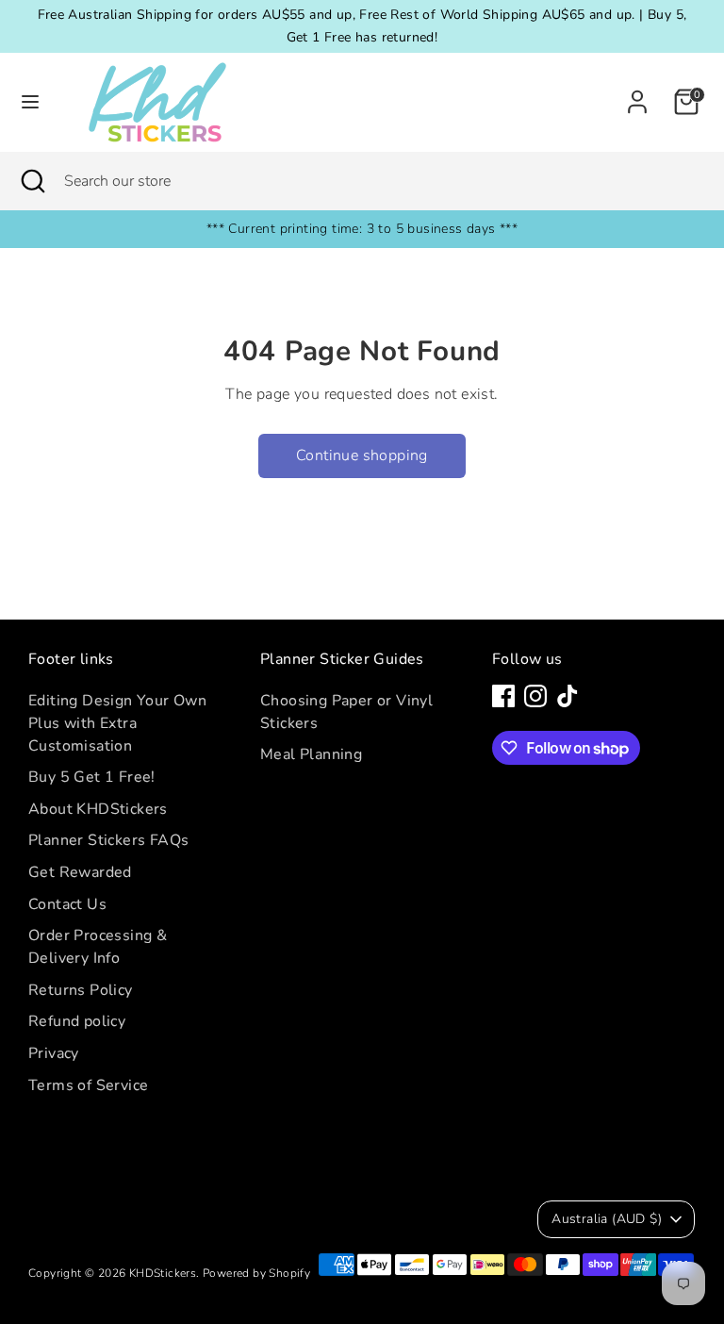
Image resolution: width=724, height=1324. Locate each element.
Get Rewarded (80, 872)
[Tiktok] (567, 696)
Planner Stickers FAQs (108, 840)
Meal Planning (311, 754)
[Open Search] (32, 181)
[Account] (637, 94)
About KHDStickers (98, 809)
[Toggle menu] (30, 102)
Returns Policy (80, 990)
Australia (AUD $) (606, 1219)
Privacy (53, 1053)
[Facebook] (503, 696)
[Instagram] (535, 696)
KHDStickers (162, 1273)
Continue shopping (362, 455)
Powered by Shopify (256, 1273)
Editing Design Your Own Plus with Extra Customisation (117, 723)
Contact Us (67, 904)
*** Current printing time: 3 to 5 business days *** (362, 229)
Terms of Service (88, 1085)
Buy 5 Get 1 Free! (92, 777)
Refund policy (76, 1021)
